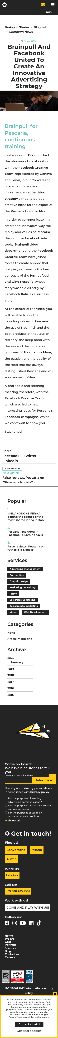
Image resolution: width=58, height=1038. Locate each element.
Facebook (11, 456)
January (16, 662)
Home (9, 935)
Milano (36, 850)
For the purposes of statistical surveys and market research (30, 807)
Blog (8, 951)
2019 (10, 669)
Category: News (21, 31)
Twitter (30, 456)
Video (13, 612)
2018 (10, 675)
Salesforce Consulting (22, 599)
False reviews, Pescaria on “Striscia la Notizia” (26, 548)
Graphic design (19, 581)
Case (8, 941)
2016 (10, 688)
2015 (10, 695)
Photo (13, 593)
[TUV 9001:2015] (17, 976)
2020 (11, 658)
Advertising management (25, 569)
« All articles (12, 468)
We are (10, 938)
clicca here (27, 1014)
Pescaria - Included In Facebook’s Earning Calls (25, 533)
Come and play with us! (27, 907)
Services (10, 948)
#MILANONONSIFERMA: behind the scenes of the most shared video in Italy (25, 517)
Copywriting (17, 575)
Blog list (40, 27)
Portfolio (10, 944)
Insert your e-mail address (19, 775)
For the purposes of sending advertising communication (25, 800)
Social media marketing (24, 606)
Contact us (12, 954)
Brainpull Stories (17, 27)
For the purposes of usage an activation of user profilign (25, 814)
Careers (10, 957)
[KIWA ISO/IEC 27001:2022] (29, 976)
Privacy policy (39, 792)
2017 (10, 682)
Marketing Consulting (23, 587)
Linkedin (10, 461)
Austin (11, 859)
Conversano (15, 850)
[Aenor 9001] (6, 976)
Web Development (35, 612)
